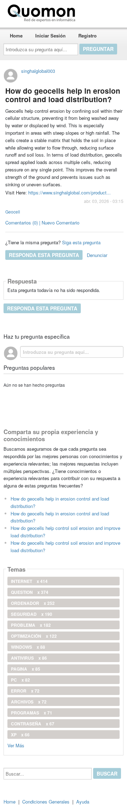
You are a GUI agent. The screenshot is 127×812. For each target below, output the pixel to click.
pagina (25, 669)
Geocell (12, 212)
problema (31, 625)
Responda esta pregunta (44, 254)
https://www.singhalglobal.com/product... (69, 192)
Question (29, 592)
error (25, 691)
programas (31, 712)
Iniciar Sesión (50, 35)
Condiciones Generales (45, 801)
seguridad (31, 614)
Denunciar (97, 255)
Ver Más (15, 745)
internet (29, 581)
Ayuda (82, 801)
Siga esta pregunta (81, 242)
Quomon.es (100, 11)
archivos (29, 702)
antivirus (29, 658)
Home (16, 35)
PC (20, 680)
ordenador (33, 603)
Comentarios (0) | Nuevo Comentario (42, 222)
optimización (34, 636)
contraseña (32, 723)
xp (20, 734)
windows (28, 647)
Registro (87, 35)
